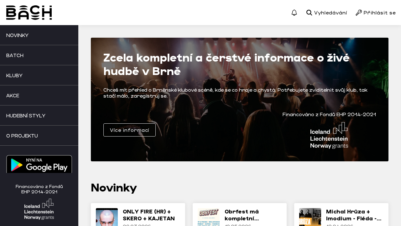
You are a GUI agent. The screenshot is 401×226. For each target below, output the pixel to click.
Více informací (129, 130)
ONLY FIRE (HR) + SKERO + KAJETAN (149, 215)
